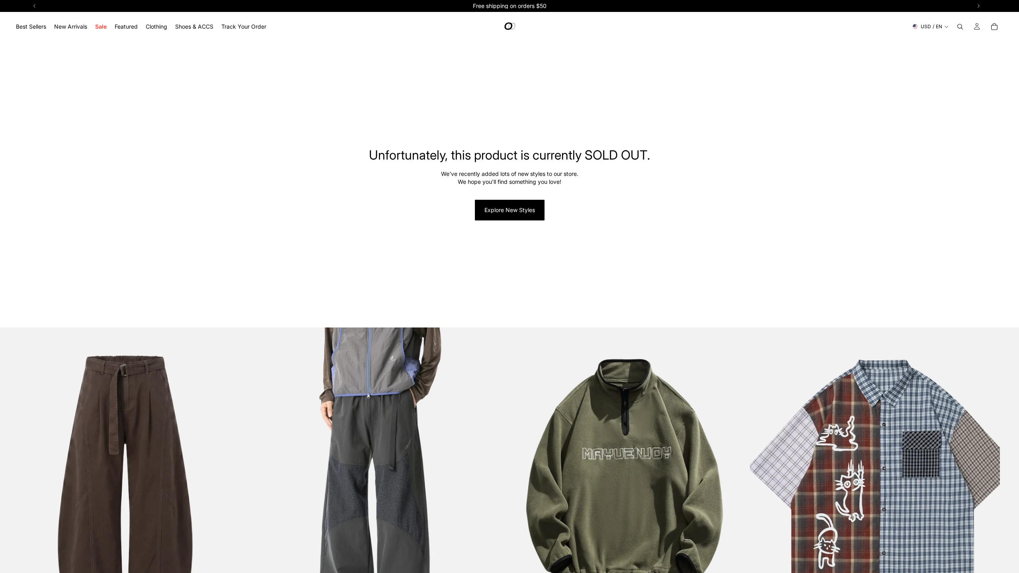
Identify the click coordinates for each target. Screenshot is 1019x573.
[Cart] (994, 26)
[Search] (960, 26)
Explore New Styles (509, 210)
